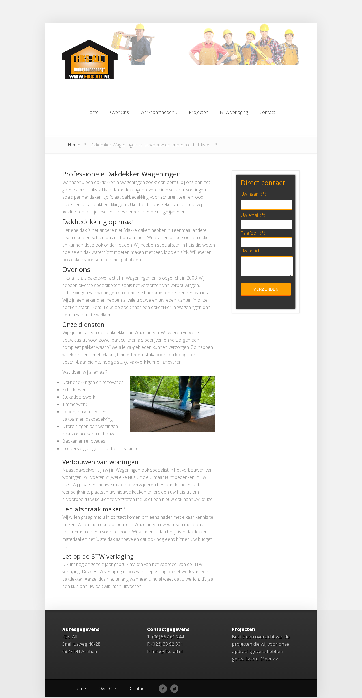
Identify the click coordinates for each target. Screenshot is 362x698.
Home (74, 145)
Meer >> (269, 659)
